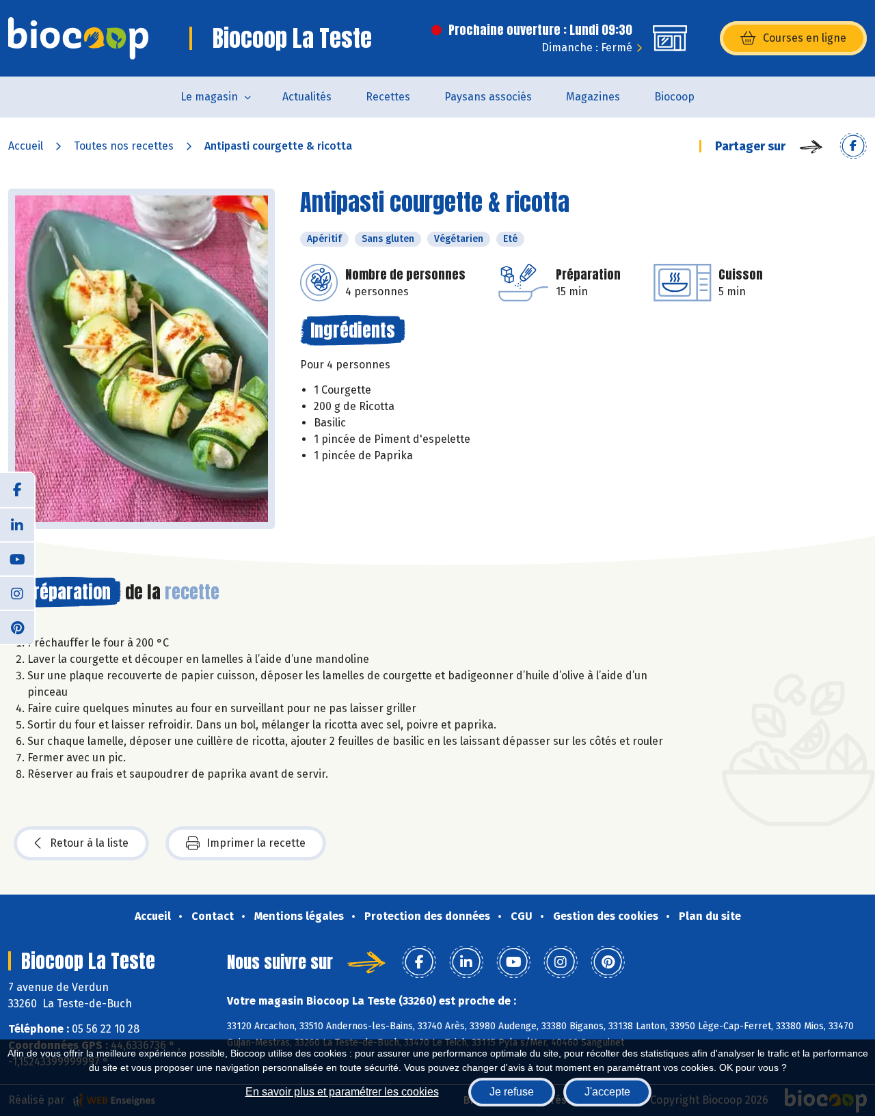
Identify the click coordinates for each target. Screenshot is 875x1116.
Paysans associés (488, 96)
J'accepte (607, 1092)
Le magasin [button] (209, 96)
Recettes (388, 96)
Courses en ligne (804, 37)
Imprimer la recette (256, 842)
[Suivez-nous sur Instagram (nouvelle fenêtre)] (17, 592)
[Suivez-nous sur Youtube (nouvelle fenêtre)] (17, 558)
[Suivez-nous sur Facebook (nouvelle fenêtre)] (17, 490)
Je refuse (511, 1092)
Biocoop (674, 96)
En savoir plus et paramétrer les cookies (342, 1092)
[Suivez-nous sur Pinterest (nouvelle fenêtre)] (17, 627)
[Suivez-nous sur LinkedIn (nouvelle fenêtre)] (17, 524)
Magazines (593, 96)
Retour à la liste (89, 842)
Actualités (307, 96)
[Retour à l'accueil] (78, 38)
